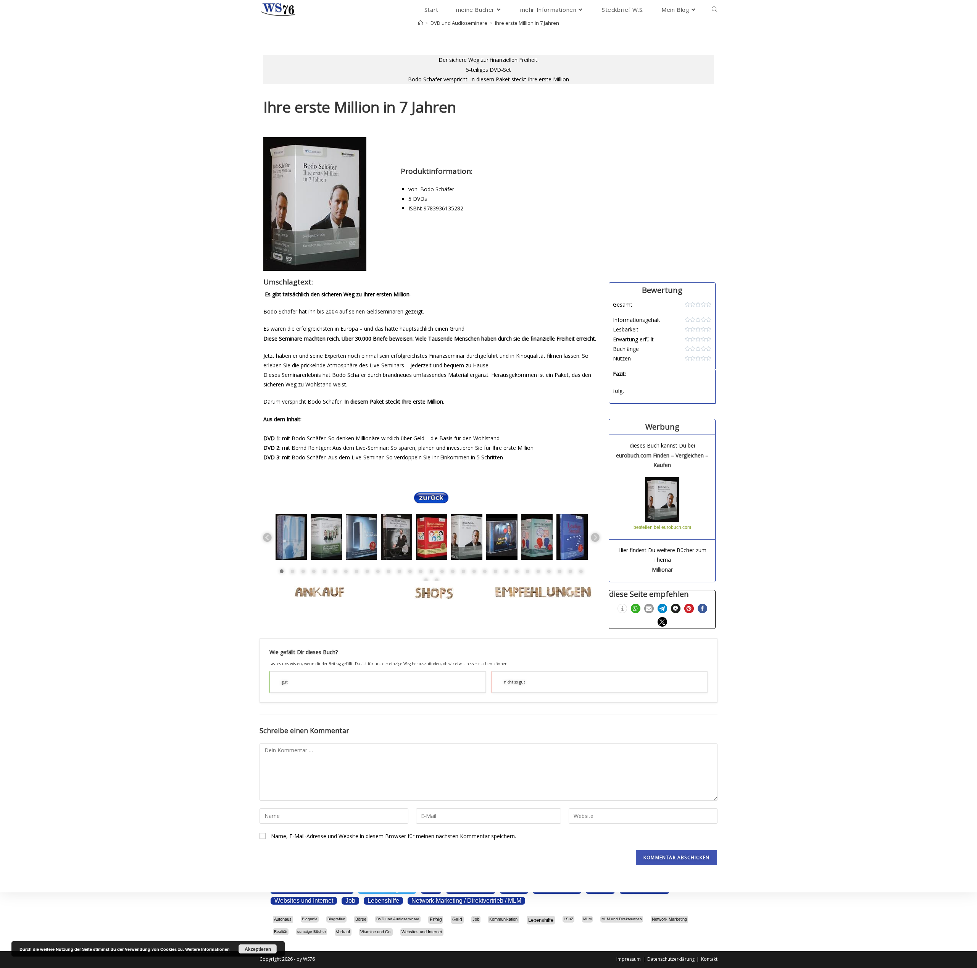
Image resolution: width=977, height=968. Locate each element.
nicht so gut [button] (514, 682)
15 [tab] (431, 571)
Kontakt (709, 959)
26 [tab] (549, 571)
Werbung (662, 427)
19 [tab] (474, 571)
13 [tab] (410, 571)
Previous (267, 537)
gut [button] (285, 682)
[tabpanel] (291, 537)
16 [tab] (442, 571)
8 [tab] (356, 571)
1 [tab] (281, 571)
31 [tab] (436, 580)
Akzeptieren (258, 948)
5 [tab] (324, 571)
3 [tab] (303, 571)
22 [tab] (506, 571)
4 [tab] (314, 571)
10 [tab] (378, 571)
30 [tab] (426, 580)
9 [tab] (367, 571)
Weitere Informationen (207, 949)
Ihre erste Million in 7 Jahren (527, 22)
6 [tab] (335, 571)
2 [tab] (292, 571)
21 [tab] (495, 571)
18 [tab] (463, 571)
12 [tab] (399, 571)
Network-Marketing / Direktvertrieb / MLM (466, 900)
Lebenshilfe (383, 900)
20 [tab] (484, 571)
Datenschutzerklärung (671, 959)
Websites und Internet (303, 900)
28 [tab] (570, 571)
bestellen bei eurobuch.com (662, 527)
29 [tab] (581, 571)
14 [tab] (420, 571)
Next (594, 537)
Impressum (628, 959)
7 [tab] (346, 571)
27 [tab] (559, 571)
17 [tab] (452, 571)
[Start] (420, 22)
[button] (622, 608)
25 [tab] (538, 571)
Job (350, 900)
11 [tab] (388, 571)
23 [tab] (517, 571)
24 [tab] (527, 571)
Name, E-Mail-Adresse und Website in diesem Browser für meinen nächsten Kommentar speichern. (393, 836)
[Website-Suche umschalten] (714, 9)
